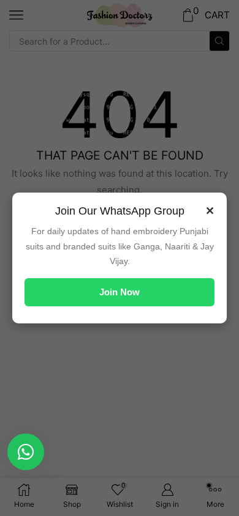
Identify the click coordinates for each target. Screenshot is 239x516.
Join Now (119, 292)
